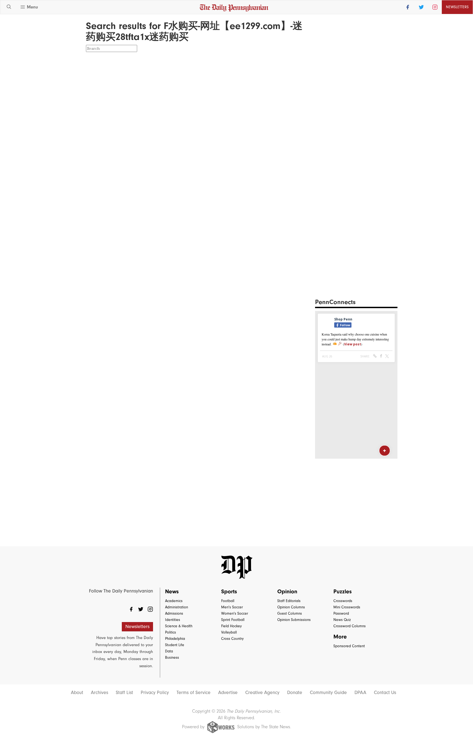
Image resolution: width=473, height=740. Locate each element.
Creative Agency (262, 692)
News (172, 591)
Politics (170, 632)
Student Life (174, 645)
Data (169, 651)
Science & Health (178, 626)
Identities (172, 619)
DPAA (360, 692)
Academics (174, 601)
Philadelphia (175, 638)
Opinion (287, 591)
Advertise (228, 692)
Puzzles (342, 591)
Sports (229, 591)
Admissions (174, 613)
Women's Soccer (234, 613)
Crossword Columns (349, 626)
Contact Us (385, 692)
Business (172, 657)
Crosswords (342, 601)
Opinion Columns (291, 607)
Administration (176, 607)
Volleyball (229, 632)
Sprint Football (232, 619)
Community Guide (328, 692)
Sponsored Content (349, 646)
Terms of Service (193, 692)
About (77, 692)
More (340, 636)
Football (227, 601)
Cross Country (232, 638)
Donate (294, 692)
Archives (99, 692)
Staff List (124, 692)
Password (341, 613)
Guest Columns (289, 613)
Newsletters (137, 626)
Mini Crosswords (346, 607)
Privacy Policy (155, 692)
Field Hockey (231, 626)
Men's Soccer (232, 607)
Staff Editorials (289, 601)
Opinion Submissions (294, 619)
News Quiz (342, 619)
